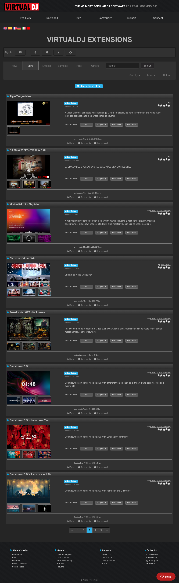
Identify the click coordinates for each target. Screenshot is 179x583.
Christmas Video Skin (22, 258)
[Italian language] (24, 28)
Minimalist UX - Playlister (25, 204)
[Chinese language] (28, 28)
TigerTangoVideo (20, 96)
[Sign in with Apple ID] (58, 52)
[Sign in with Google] (70, 52)
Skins (31, 65)
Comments (86, 143)
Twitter (151, 563)
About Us (106, 554)
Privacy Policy (108, 560)
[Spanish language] (10, 28)
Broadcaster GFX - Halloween (27, 312)
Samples (63, 65)
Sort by (134, 75)
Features (16, 560)
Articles (60, 563)
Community (105, 18)
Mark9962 (165, 264)
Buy (79, 18)
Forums (60, 567)
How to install (102, 143)
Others (95, 65)
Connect (158, 18)
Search (148, 65)
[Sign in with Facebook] (35, 52)
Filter (150, 75)
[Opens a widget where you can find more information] (166, 577)
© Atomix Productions (89, 580)
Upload (167, 75)
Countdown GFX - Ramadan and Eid (31, 474)
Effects (46, 65)
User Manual (63, 557)
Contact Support (64, 554)
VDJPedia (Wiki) (64, 560)
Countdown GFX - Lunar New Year (30, 420)
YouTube (153, 557)
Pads (79, 65)
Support (131, 18)
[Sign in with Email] (20, 52)
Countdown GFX (19, 366)
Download (52, 18)
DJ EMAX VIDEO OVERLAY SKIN (28, 150)
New (14, 65)
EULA (104, 563)
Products (25, 18)
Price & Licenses (19, 563)
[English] (5, 28)
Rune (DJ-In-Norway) (160, 210)
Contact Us (107, 557)
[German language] (19, 28)
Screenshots (18, 567)
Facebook (152, 554)
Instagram (153, 560)
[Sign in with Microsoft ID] (47, 52)
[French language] (15, 28)
